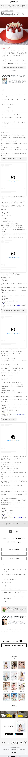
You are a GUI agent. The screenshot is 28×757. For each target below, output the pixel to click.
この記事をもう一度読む (14, 558)
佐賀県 (11, 10)
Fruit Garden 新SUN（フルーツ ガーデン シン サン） (14, 100)
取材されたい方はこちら (21, 749)
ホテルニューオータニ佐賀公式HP (15, 517)
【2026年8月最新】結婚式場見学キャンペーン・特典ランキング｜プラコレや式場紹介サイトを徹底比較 (13, 76)
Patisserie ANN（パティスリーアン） (12, 114)
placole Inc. (13, 756)
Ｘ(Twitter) (10, 63)
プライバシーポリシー (13, 749)
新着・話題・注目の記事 (14, 549)
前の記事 (10, 629)
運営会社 (4, 749)
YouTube (17, 63)
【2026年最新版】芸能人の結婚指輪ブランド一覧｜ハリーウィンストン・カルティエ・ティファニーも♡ (14, 617)
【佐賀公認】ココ (11, 607)
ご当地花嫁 (5, 10)
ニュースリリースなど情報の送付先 (14, 747)
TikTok (4, 63)
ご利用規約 (8, 749)
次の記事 (18, 629)
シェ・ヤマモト (7, 107)
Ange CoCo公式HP (17, 305)
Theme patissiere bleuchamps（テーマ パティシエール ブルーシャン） (15, 123)
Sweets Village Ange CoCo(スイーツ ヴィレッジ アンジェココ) (15, 95)
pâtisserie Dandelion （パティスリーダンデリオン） (14, 118)
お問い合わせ (14, 752)
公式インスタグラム (6, 303)
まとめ (5, 126)
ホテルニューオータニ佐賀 (10, 104)
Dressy (14, 2)
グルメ (13, 5)
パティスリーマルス (8, 110)
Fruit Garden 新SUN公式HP (19, 414)
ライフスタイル (8, 5)
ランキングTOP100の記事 (14, 553)
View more (14, 705)
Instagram (24, 63)
